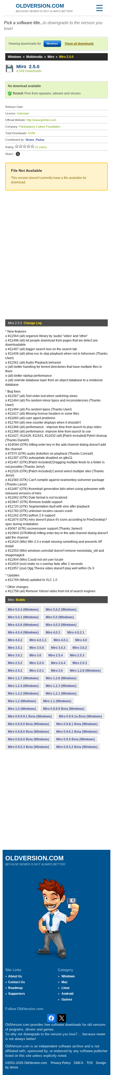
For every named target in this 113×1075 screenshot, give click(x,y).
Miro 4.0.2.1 (75, 632)
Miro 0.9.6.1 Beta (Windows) (76, 732)
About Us (15, 976)
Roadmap (15, 988)
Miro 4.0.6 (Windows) (23, 625)
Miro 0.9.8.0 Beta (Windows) (28, 732)
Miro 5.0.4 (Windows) (23, 609)
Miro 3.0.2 (80, 648)
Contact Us (16, 982)
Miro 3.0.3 (58, 648)
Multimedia (34, 57)
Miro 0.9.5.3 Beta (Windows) (28, 747)
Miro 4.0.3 (53, 632)
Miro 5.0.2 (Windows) (61, 609)
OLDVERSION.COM (40, 6)
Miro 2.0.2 (15, 670)
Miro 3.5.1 (15, 648)
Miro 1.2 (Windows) (22, 701)
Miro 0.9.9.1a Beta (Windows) (80, 716)
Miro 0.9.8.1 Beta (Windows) (76, 724)
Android (67, 994)
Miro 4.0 (81, 640)
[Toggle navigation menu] (99, 8)
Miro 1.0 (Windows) (22, 709)
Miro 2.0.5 (36, 663)
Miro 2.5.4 (55, 655)
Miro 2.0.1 (36, 670)
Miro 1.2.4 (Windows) (23, 686)
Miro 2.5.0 (27, 66)
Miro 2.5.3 (77, 655)
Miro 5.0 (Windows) (60, 617)
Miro (51, 57)
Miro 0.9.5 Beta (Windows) (75, 739)
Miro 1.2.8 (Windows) (85, 670)
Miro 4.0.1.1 (38, 640)
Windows (14, 57)
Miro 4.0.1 (61, 640)
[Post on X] (18, 154)
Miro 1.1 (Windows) (57, 701)
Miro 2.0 (57, 670)
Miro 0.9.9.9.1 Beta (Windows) (30, 716)
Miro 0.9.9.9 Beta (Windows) (63, 709)
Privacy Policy (61, 1063)
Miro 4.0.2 (15, 640)
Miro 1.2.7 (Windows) (23, 678)
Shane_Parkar (34, 139)
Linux (65, 988)
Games (66, 999)
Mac (64, 982)
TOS (89, 1063)
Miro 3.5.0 (36, 648)
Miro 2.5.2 (15, 663)
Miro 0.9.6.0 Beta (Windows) (28, 739)
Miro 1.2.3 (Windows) (61, 686)
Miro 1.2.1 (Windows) (61, 693)
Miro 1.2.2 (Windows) (23, 693)
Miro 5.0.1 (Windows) (23, 617)
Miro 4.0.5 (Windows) (61, 625)
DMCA (78, 1063)
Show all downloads (79, 44)
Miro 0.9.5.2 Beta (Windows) (76, 747)
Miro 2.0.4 (58, 663)
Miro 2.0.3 (80, 663)
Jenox (13, 1067)
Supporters (16, 994)
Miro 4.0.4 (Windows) (23, 632)
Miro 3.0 (35, 655)
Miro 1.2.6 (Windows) (61, 678)
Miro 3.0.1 (15, 655)
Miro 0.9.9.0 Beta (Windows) (28, 724)
